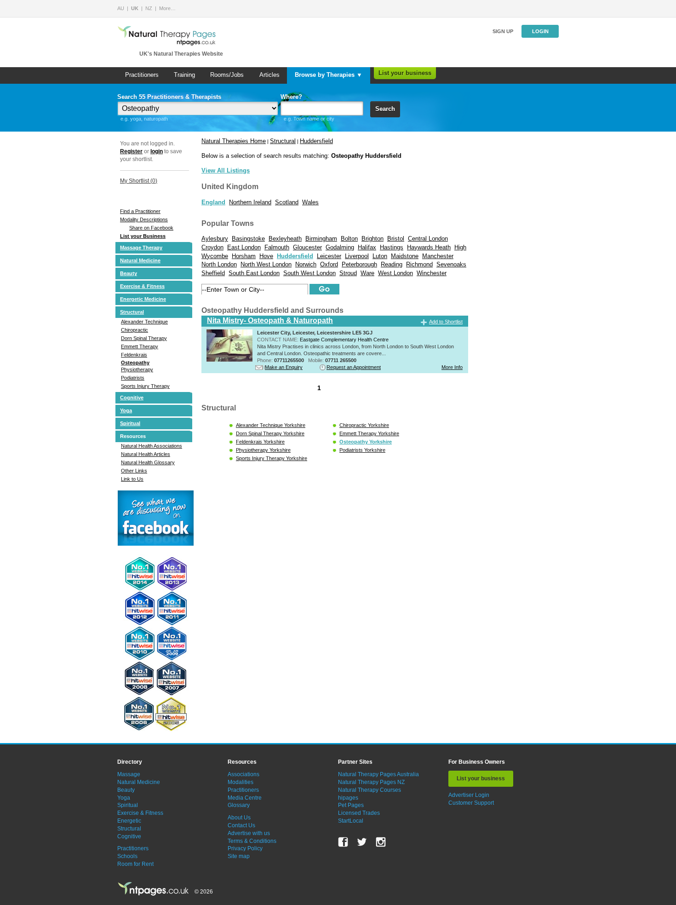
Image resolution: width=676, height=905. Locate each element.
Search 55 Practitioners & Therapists (169, 96)
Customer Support (471, 803)
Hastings (391, 247)
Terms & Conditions (252, 841)
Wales (310, 202)
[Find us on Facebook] (343, 842)
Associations (243, 774)
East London (244, 247)
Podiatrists (132, 377)
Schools (127, 856)
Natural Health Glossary (148, 462)
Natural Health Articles (145, 454)
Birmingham (321, 238)
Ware (367, 273)
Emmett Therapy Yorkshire (369, 433)
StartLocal (350, 821)
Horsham (244, 256)
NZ (148, 8)
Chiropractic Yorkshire (364, 425)
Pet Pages (351, 805)
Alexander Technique (144, 321)
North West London (266, 264)
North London (219, 264)
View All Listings (225, 170)
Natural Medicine (140, 260)
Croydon (212, 247)
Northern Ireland (250, 202)
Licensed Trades (359, 813)
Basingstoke (248, 238)
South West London (309, 273)
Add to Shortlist (446, 321)
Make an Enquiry (284, 367)
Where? (291, 96)
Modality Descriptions (144, 219)
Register (131, 151)
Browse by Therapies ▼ (328, 74)
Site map (239, 856)
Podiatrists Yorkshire (362, 450)
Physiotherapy (137, 369)
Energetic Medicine (143, 299)
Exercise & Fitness (142, 286)
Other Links (134, 470)
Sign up (503, 31)
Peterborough (359, 264)
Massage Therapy (141, 247)
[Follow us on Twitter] (362, 842)
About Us (239, 817)
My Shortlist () (138, 181)
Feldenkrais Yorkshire (260, 441)
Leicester (329, 256)
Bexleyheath (285, 238)
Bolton (349, 238)
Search (385, 108)
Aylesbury (214, 238)
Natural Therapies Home (233, 141)
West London (395, 273)
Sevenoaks (451, 264)
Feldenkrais (134, 354)
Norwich (305, 264)
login (156, 151)
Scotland (286, 202)
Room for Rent (135, 864)
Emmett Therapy (139, 346)
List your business (404, 72)
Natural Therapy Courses (369, 790)
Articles (269, 74)
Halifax (367, 247)
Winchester (432, 273)
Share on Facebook (151, 228)
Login (540, 31)
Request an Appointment (354, 367)
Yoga (126, 410)
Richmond (419, 264)
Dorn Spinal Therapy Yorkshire (270, 433)
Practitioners (142, 74)
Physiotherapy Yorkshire (263, 450)
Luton (379, 256)
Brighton (372, 238)
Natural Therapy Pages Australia (378, 774)
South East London (254, 273)
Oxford (329, 264)
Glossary (239, 805)
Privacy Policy (245, 848)
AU (120, 8)
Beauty (128, 273)
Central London (428, 238)
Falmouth (276, 247)
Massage (128, 774)
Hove (266, 256)
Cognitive (131, 397)
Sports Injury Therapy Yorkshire (271, 458)
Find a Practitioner (140, 211)
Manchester (437, 256)
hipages (348, 798)
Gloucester (307, 247)
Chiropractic (134, 330)
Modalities (240, 782)
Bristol (395, 238)
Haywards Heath (429, 247)
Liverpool (357, 256)
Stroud (348, 273)
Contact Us (241, 825)
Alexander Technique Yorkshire (270, 425)
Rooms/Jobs (227, 74)
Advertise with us (249, 833)
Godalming (340, 247)
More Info (452, 367)
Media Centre (245, 798)
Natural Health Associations (151, 446)
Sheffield (213, 273)
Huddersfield (316, 141)
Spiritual (130, 423)
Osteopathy (135, 362)
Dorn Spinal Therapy (144, 338)
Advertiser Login (468, 795)
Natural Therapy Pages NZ (371, 782)
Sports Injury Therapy (145, 386)
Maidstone (404, 256)
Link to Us (132, 479)
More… (167, 8)
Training (184, 74)
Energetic (129, 821)
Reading (391, 264)
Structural (132, 312)
